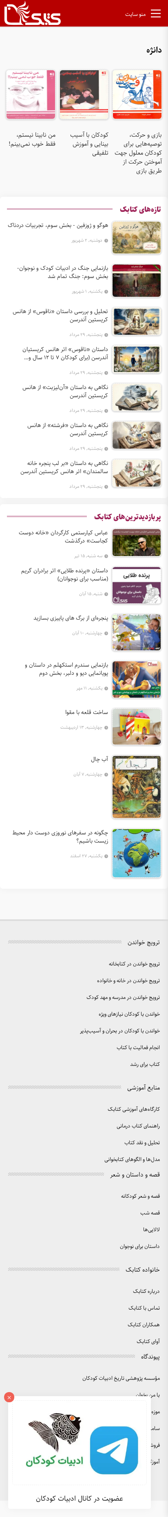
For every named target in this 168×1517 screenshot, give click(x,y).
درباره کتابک (146, 1291)
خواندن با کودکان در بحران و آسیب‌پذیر (120, 1031)
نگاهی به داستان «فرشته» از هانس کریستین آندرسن (67, 429)
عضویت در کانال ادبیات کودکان (79, 1499)
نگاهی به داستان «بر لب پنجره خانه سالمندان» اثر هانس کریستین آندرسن (64, 467)
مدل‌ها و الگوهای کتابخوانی (132, 1159)
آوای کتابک (148, 1341)
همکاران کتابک (144, 1325)
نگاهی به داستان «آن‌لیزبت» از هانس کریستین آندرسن (65, 391)
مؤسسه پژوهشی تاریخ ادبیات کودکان (121, 1378)
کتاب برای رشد (145, 1064)
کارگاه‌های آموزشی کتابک (134, 1109)
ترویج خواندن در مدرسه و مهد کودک (123, 997)
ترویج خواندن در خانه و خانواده (128, 980)
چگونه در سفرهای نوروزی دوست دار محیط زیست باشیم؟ (60, 837)
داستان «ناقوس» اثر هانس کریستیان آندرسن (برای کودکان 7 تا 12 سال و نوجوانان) (65, 353)
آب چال (99, 759)
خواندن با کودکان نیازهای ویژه (129, 1014)
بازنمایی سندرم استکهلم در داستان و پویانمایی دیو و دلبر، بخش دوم (66, 669)
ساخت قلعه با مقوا (86, 712)
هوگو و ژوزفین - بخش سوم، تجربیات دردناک (58, 225)
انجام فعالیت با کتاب (138, 1047)
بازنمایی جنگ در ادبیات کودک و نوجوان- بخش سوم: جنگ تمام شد (62, 272)
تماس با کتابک (144, 1308)
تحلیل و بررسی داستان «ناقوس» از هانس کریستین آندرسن (60, 315)
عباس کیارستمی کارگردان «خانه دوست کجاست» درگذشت (63, 537)
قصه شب (150, 1213)
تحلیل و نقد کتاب (142, 1143)
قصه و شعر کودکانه (140, 1196)
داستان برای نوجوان (140, 1246)
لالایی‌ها (151, 1230)
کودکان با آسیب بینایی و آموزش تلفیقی (89, 144)
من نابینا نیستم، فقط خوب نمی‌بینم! (32, 139)
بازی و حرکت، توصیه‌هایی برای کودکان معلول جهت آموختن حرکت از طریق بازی (138, 153)
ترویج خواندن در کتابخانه (134, 964)
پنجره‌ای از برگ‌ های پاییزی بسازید (70, 618)
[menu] (156, 15)
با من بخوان (148, 1395)
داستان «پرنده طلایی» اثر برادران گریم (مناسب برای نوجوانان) (64, 575)
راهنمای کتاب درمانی (138, 1126)
